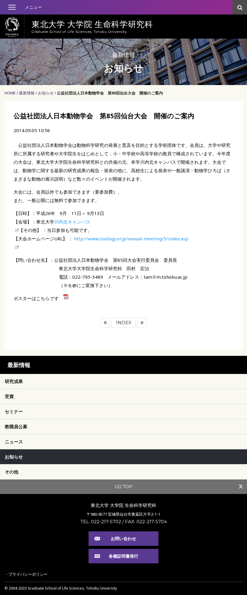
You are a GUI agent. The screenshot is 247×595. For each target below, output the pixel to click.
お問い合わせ (123, 538)
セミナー (14, 411)
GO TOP (123, 486)
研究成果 (14, 381)
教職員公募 (16, 426)
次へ (142, 323)
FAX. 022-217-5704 (146, 521)
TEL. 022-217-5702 (100, 521)
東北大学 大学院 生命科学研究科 (123, 505)
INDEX (123, 322)
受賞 (9, 396)
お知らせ (46, 93)
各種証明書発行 (123, 556)
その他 (11, 472)
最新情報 (27, 93)
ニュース (14, 441)
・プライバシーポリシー (26, 574)
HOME (10, 93)
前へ (105, 323)
